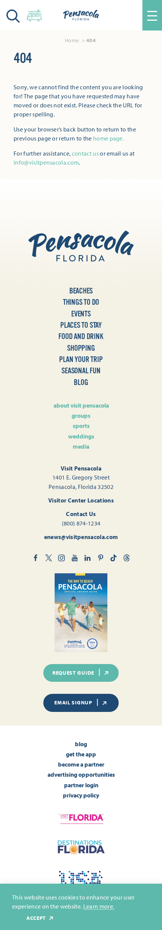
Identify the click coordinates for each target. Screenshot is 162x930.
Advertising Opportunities (81, 774)
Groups (81, 415)
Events (81, 314)
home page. (108, 138)
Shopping (81, 348)
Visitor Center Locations (81, 500)
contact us (85, 153)
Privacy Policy (81, 795)
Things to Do (81, 302)
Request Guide (73, 672)
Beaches (81, 291)
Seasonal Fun (81, 371)
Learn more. (99, 906)
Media (81, 446)
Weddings (81, 436)
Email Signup (73, 702)
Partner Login (81, 785)
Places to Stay (81, 325)
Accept (36, 918)
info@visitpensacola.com (46, 162)
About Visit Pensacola (81, 405)
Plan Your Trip (80, 359)
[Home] (81, 15)
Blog (81, 382)
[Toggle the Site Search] (13, 15)
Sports (81, 425)
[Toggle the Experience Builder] (34, 14)
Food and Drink (80, 336)
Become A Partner (81, 764)
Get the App (81, 754)
